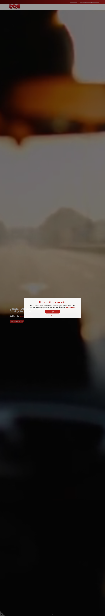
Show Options (52, 316)
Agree (53, 312)
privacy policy (70, 307)
